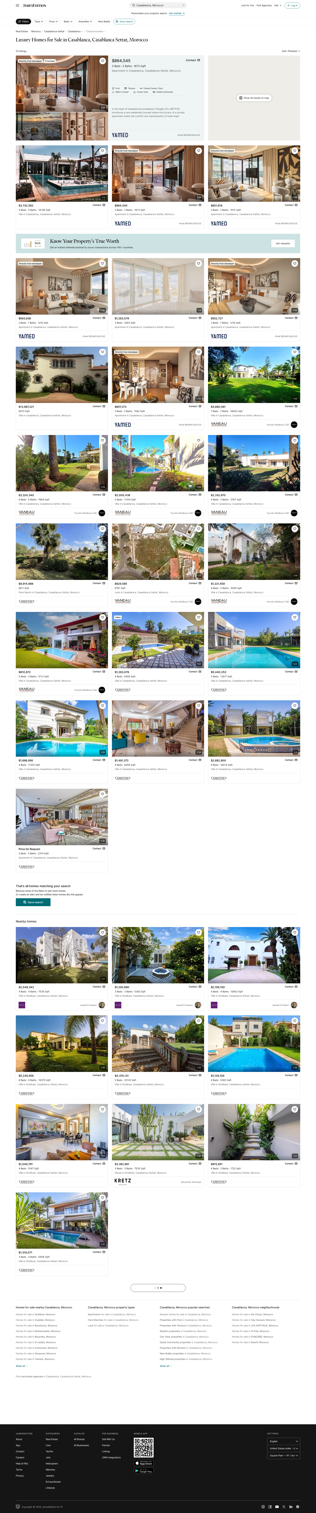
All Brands (79, 1439)
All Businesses (81, 1445)
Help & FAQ (22, 1463)
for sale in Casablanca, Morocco (112, 1314)
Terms (19, 1469)
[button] (102, 61)
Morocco (36, 31)
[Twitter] (283, 1506)
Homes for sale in (35, 1314)
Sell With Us (108, 1439)
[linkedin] (290, 1506)
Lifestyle (50, 1487)
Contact (20, 1451)
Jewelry (50, 1475)
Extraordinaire (53, 1481)
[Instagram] (263, 1506)
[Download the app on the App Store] (144, 1463)
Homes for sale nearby (44, 1307)
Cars (48, 1445)
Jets (48, 1457)
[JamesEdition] (35, 5)
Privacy (20, 1475)
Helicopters (52, 1463)
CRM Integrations (111, 1457)
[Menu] (17, 5)
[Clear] (183, 5)
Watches (50, 1469)
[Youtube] (277, 1506)
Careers (20, 1457)
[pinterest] (297, 1506)
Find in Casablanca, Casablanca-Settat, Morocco (53, 1376)
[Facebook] (270, 1506)
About (19, 1439)
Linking (106, 1451)
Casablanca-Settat (54, 31)
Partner (106, 1445)
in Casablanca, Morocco (184, 1319)
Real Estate (22, 31)
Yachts (49, 1451)
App (18, 1445)
